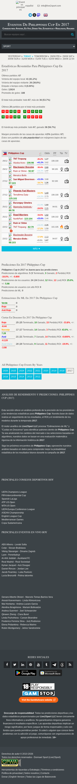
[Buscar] (72, 34)
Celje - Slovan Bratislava (14, 548)
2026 (5, 370)
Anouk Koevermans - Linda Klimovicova (21, 600)
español (29, 6)
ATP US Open (8, 502)
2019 (53, 370)
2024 (21, 370)
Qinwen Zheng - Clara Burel (15, 614)
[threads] (62, 664)
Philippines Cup (16, 153)
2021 (37, 370)
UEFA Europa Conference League (18, 509)
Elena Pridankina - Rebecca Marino (19, 624)
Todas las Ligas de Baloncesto (41, 777)
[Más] (11, 187)
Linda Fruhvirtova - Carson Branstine (19, 618)
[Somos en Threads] (34, 15)
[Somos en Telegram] (30, 15)
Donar (5, 777)
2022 (29, 370)
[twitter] (15, 664)
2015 (13, 376)
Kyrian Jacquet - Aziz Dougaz (16, 565)
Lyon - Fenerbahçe (11, 555)
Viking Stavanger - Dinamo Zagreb (18, 551)
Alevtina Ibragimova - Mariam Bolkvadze (21, 607)
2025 (13, 370)
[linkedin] (23, 664)
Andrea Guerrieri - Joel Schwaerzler (19, 610)
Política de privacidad (12, 773)
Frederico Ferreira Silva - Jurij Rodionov (21, 621)
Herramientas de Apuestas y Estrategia (20, 769)
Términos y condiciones (52, 769)
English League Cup (12, 516)
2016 (5, 376)
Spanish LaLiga (9, 499)
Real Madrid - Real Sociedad (16, 562)
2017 (70, 370)
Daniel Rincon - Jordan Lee (15, 568)
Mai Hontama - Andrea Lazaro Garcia (20, 604)
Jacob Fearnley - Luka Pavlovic (17, 572)
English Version (17, 777)
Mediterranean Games (12, 519)
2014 (21, 376)
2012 (37, 376)
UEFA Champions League (14, 492)
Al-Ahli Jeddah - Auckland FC (16, 558)
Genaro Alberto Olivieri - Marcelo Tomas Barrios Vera (27, 597)
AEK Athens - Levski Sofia (14, 544)
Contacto (45, 773)
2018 (61, 370)
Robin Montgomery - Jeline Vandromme (21, 628)
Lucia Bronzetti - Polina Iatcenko (17, 575)
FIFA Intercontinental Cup (14, 495)
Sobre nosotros (31, 773)
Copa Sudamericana (12, 523)
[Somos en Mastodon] (38, 15)
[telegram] (54, 664)
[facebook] (7, 664)
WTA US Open (8, 505)
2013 (29, 376)
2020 (45, 370)
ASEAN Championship (13, 512)
